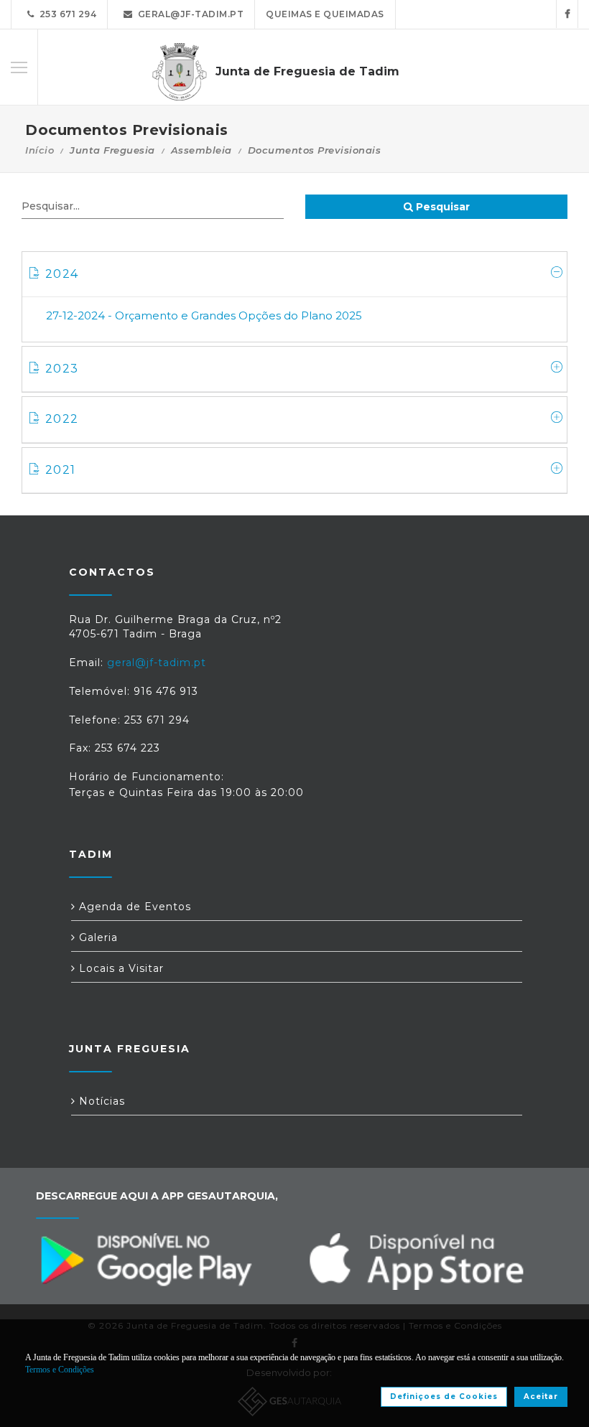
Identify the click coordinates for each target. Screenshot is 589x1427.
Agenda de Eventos (133, 906)
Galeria (96, 937)
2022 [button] (61, 419)
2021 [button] (60, 470)
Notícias (100, 1101)
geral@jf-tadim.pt (188, 14)
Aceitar (541, 1396)
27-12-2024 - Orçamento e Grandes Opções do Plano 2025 (204, 315)
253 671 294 (65, 14)
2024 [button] (61, 274)
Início (39, 150)
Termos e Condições (59, 1370)
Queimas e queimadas (325, 14)
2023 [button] (61, 368)
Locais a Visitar (119, 968)
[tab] (294, 274)
